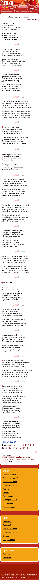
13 (13, 448)
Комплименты (9, 503)
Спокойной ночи (10, 482)
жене (24, 459)
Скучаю (6, 492)
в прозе (29, 19)
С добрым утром (10, 485)
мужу (18, 459)
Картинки (7, 558)
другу (12, 459)
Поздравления (9, 507)
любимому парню (23, 457)
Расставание (8, 496)
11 (6, 448)
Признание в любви (11, 478)
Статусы (6, 554)
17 (28, 448)
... (15, 445)
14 (17, 448)
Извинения (7, 489)
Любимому (7, 521)
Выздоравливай (10, 500)
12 (10, 448)
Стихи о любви (9, 474)
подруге (5, 459)
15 (21, 448)
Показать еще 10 (9, 442)
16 (24, 448)
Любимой (7, 525)
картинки (31, 459)
